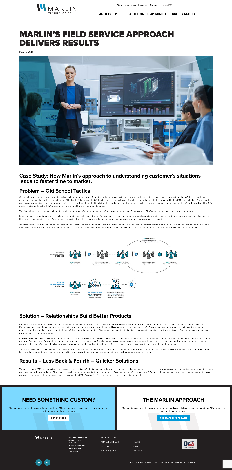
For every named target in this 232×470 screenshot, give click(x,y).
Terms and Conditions (147, 462)
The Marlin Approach (173, 418)
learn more (58, 418)
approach (88, 324)
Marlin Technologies (44, 324)
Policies (133, 462)
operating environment (195, 341)
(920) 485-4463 (73, 451)
